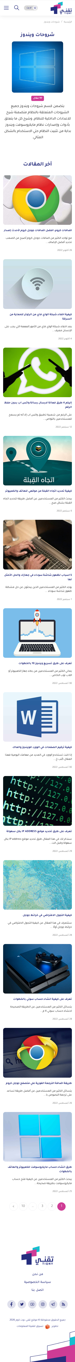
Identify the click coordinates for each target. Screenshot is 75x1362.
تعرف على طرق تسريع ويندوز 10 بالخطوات (45, 663)
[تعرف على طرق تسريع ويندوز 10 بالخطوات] (37, 633)
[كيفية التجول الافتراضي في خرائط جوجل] (37, 885)
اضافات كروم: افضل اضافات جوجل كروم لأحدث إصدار (38, 230)
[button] (17, 8)
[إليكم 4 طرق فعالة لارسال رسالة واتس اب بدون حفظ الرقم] (37, 372)
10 (23, 1206)
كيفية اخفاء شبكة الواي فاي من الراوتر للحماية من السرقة (41, 317)
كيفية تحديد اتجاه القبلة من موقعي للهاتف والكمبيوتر (38, 491)
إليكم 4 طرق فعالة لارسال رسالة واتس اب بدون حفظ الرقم (38, 405)
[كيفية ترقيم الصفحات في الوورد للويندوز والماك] (37, 717)
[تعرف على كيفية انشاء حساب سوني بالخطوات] (37, 969)
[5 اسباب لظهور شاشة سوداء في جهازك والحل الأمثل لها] (37, 544)
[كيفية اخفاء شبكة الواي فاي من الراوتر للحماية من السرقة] (37, 284)
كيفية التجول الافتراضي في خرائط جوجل (47, 915)
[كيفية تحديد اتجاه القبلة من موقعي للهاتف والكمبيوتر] (37, 460)
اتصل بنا (37, 1290)
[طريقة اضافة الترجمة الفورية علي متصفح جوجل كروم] (37, 1052)
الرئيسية (68, 22)
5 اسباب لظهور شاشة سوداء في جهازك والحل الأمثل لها (38, 577)
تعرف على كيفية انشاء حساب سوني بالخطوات (42, 999)
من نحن (37, 1274)
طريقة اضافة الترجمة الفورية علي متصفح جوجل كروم (39, 1083)
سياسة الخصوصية (37, 1282)
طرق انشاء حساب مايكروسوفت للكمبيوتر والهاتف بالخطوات (40, 1169)
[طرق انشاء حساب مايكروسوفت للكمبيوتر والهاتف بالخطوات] (37, 1137)
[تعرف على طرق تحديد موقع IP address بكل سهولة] (37, 801)
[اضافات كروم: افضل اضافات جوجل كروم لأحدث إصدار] (37, 200)
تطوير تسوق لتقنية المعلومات (37, 1326)
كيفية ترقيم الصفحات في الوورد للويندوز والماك (42, 747)
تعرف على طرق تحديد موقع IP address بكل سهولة (39, 831)
